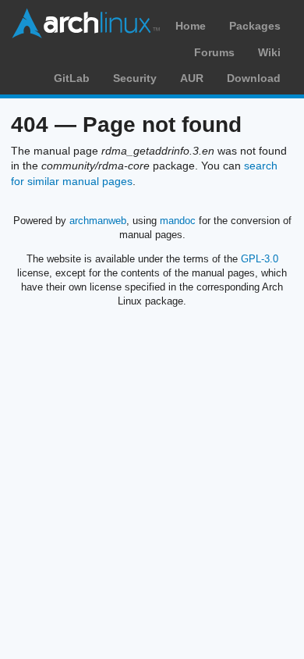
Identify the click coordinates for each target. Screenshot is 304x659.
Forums (214, 52)
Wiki (269, 52)
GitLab (72, 78)
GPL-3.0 (259, 259)
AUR (191, 78)
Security (135, 78)
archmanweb (97, 220)
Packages (255, 26)
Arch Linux (86, 23)
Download (254, 78)
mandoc (178, 220)
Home (190, 26)
